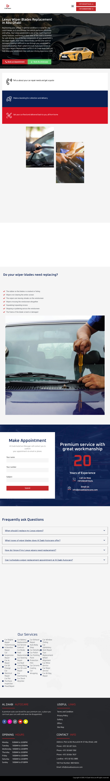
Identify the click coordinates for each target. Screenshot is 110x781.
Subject (9, 477)
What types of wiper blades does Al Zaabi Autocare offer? (32, 540)
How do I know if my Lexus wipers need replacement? (30, 550)
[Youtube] (20, 721)
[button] (72, 6)
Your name (10, 457)
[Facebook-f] (4, 721)
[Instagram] (10, 721)
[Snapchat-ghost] (25, 721)
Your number (11, 467)
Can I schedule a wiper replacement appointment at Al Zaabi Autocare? (39, 560)
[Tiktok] (15, 721)
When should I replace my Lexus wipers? (24, 530)
